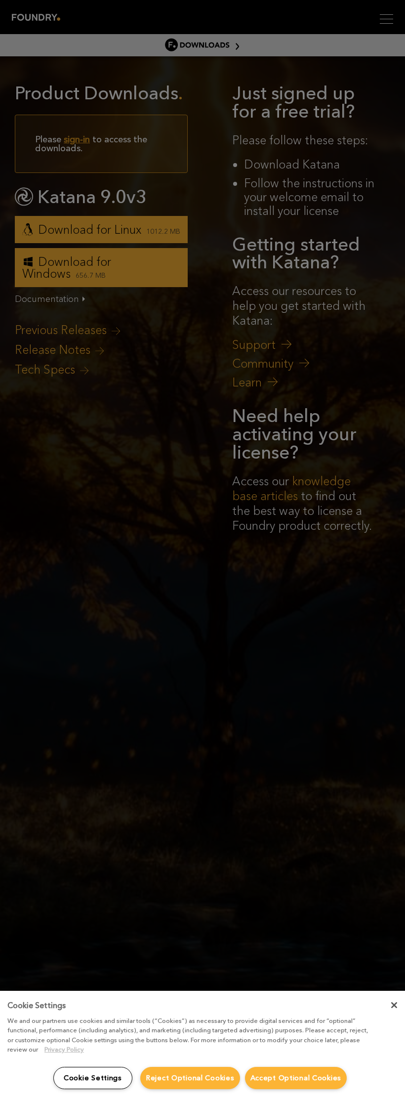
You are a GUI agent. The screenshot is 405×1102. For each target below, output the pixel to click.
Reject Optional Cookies (190, 1077)
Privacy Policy (64, 1049)
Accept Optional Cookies (296, 1077)
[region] (202, 1046)
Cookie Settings (93, 1077)
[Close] (394, 1005)
